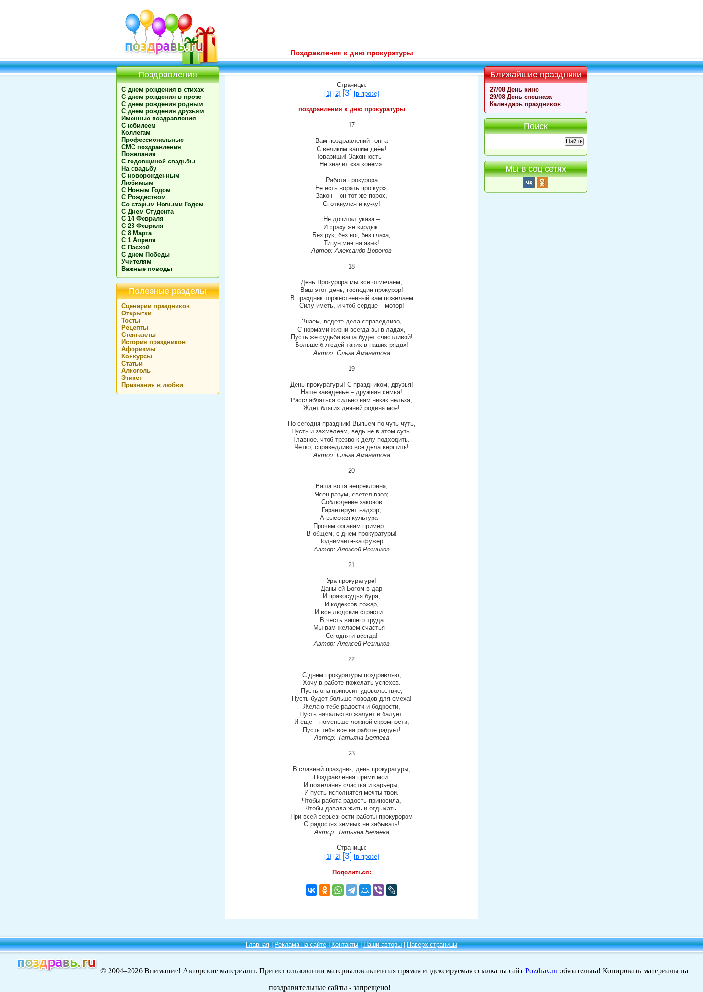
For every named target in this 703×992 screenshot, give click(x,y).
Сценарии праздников (155, 306)
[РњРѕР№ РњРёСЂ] (365, 890)
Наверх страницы (432, 944)
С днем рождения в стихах (162, 89)
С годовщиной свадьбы (158, 161)
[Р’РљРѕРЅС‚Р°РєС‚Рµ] (311, 890)
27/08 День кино (514, 89)
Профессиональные (152, 139)
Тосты (130, 320)
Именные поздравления (158, 118)
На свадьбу (138, 168)
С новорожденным (150, 175)
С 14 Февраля (142, 218)
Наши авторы (382, 944)
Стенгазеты (138, 334)
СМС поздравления (151, 147)
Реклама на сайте (300, 944)
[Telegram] (351, 890)
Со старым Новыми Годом (162, 204)
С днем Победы (145, 254)
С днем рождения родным (162, 104)
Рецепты (134, 327)
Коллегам (136, 132)
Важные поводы (146, 268)
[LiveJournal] (391, 890)
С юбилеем (138, 125)
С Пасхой (135, 247)
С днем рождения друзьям (162, 111)
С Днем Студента (147, 211)
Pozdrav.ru (541, 971)
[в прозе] (366, 93)
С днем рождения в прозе (161, 96)
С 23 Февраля (142, 225)
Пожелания (138, 154)
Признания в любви (152, 384)
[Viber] (378, 890)
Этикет (131, 377)
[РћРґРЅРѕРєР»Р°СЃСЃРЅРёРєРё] (324, 890)
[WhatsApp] (338, 890)
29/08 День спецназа (521, 96)
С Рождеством (143, 197)
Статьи (132, 363)
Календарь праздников (525, 104)
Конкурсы (136, 356)
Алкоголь (136, 370)
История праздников (153, 341)
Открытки (136, 313)
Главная (257, 944)
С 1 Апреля (138, 240)
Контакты (344, 944)
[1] (327, 93)
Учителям (136, 261)
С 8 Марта (136, 233)
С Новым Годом (146, 190)
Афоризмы (138, 349)
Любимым (137, 182)
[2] (337, 93)
